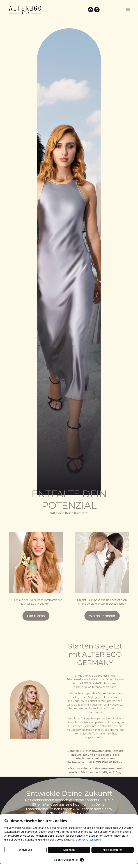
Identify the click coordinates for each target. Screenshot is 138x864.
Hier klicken (36, 616)
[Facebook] (90, 9)
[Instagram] (97, 9)
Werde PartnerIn (102, 616)
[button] (128, 10)
